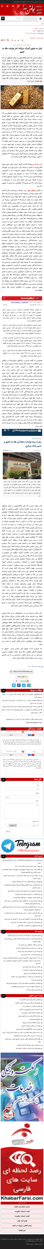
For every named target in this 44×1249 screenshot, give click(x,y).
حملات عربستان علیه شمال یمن (32, 967)
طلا (29, 666)
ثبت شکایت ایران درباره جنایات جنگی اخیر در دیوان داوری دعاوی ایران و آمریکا (22, 24)
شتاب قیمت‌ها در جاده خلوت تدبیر (31, 955)
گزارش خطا (21, 676)
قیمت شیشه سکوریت (22, 1211)
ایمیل (37, 793)
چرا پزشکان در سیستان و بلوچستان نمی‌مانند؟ (28, 894)
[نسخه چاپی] (2, 40)
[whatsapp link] (29, 685)
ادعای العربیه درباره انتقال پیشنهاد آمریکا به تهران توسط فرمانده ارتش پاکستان (22, 886)
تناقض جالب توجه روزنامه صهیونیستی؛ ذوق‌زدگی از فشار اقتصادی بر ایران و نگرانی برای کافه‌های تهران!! (21, 870)
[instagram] (18, 6)
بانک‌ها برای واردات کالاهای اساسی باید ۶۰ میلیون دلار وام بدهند (22, 919)
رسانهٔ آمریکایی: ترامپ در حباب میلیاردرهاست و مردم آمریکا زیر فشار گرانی (22, 914)
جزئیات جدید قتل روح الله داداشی (31, 1026)
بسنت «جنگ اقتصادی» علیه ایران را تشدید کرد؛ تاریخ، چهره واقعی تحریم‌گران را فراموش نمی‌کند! (21, 908)
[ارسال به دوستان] (4, 40)
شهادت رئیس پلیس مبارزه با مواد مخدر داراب (28, 866)
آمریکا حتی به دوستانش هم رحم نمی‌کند (29, 951)
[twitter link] (14, 685)
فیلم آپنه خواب (22, 1221)
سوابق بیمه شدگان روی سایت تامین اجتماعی (28, 1003)
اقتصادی (32, 38)
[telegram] (13, 6)
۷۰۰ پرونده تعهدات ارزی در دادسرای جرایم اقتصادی (26, 986)
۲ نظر (34, 31)
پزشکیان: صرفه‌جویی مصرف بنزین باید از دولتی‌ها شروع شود (23, 983)
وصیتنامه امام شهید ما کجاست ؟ (31, 970)
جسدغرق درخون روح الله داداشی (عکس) (29, 1045)
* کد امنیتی (36, 821)
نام (38, 785)
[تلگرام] (22, 845)
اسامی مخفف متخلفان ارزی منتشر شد (29, 945)
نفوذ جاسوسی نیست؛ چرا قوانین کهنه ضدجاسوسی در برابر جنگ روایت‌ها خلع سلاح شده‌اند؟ (22, 902)
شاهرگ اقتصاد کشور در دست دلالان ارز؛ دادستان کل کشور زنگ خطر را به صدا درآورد (22, 701)
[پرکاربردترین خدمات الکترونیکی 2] (22, 1087)
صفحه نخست (39, 38)
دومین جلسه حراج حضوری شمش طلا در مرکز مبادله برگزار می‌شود (21, 706)
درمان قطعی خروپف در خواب (22, 1225)
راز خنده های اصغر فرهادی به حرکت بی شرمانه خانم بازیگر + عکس (21, 1032)
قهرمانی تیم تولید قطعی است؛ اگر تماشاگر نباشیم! (26, 882)
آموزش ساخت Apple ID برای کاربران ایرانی (28, 1029)
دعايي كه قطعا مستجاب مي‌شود (31, 1023)
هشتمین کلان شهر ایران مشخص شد (30, 1000)
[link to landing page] (32, 10)
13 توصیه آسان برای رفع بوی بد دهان (30, 1009)
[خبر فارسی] (22, 1161)
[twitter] (7, 6)
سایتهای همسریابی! (35, 1019)
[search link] (3, 18)
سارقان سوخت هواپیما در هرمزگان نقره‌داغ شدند (27, 897)
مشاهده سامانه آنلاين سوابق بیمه (31, 1013)
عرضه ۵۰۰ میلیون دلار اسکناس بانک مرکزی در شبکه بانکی (24, 891)
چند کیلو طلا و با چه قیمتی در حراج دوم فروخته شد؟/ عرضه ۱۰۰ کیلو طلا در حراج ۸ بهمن (22, 711)
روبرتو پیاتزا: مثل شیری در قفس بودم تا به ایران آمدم (26, 922)
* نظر (37, 801)
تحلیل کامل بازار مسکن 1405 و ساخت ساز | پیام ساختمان (24, 935)
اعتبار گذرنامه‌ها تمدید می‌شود (32, 973)
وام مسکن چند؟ (36, 980)
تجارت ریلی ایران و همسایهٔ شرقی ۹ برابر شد (28, 948)
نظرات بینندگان (35, 728)
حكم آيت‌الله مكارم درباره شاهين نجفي (29, 1016)
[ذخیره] (8, 40)
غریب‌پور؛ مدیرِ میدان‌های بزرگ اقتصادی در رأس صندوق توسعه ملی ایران (21, 861)
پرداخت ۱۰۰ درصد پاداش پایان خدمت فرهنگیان (27, 1036)
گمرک (32, 666)
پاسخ (11, 735)
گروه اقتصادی (37, 164)
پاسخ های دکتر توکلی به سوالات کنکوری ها (28, 1048)
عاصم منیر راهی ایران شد (33, 990)
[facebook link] (19, 685)
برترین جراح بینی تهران (22, 1206)
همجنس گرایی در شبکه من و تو (31, 1006)
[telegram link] (24, 685)
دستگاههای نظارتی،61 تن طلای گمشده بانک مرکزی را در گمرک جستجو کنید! (22, 695)
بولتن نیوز (31, 190)
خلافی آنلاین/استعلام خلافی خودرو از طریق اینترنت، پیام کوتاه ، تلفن (22, 1040)
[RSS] (2, 6)
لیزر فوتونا (22, 1230)
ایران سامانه (29, 1244)
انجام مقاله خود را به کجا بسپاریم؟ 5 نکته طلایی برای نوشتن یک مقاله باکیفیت (22, 940)
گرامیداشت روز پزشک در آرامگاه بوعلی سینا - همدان (26, 977)
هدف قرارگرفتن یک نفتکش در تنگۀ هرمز (29, 926)
